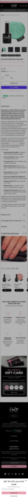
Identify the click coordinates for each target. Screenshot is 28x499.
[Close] (26, 480)
